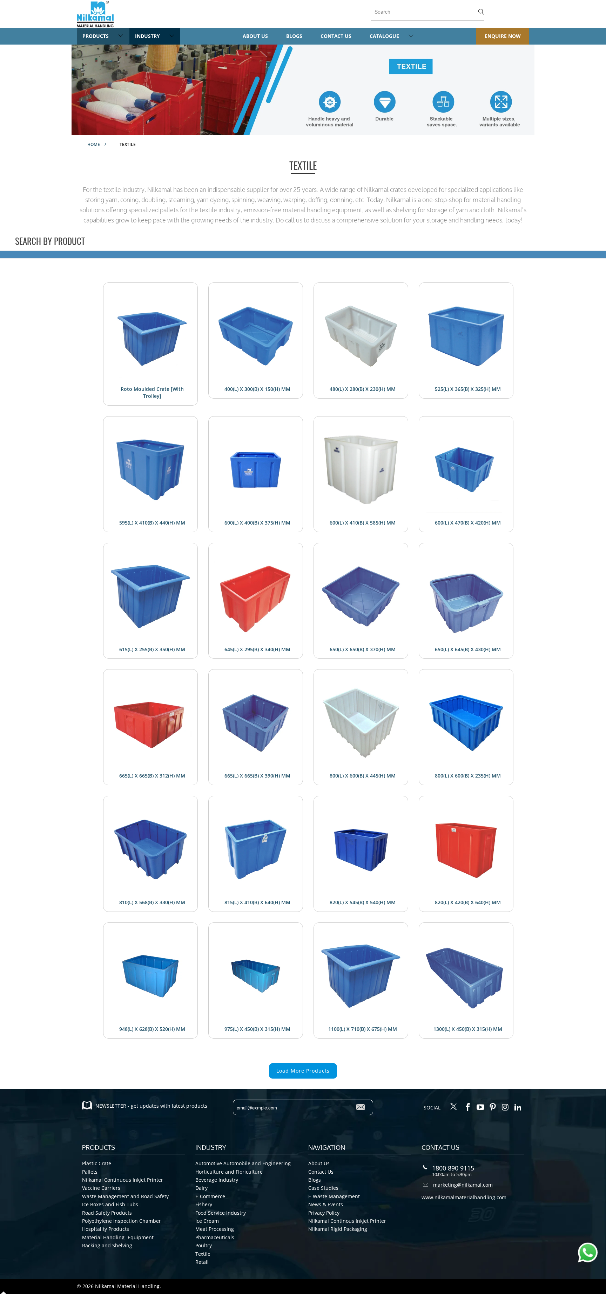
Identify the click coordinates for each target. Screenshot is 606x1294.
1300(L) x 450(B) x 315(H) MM (467, 1029)
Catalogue (385, 36)
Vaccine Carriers (101, 1188)
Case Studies (323, 1188)
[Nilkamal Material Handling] (95, 14)
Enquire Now (503, 36)
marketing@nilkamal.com (463, 1184)
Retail (202, 1262)
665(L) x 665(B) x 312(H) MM (152, 775)
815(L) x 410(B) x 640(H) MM (257, 902)
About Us (255, 36)
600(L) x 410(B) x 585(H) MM (363, 522)
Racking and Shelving (107, 1245)
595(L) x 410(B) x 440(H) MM (152, 522)
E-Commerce (210, 1196)
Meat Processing (214, 1229)
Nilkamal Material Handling (127, 1286)
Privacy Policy (323, 1212)
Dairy (201, 1188)
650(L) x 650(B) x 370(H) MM (363, 649)
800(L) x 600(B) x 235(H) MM (468, 775)
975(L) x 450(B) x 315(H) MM (257, 1029)
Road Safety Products (107, 1212)
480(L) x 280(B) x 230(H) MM (363, 389)
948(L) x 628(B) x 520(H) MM (152, 1029)
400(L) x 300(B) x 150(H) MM (257, 389)
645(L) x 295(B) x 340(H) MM (257, 649)
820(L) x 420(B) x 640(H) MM (468, 902)
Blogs (294, 36)
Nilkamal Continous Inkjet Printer (347, 1221)
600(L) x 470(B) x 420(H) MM (468, 522)
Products (96, 36)
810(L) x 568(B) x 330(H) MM (152, 902)
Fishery (203, 1204)
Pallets (89, 1171)
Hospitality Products (105, 1229)
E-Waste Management (334, 1196)
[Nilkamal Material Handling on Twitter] (453, 1107)
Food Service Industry (220, 1212)
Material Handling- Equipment (118, 1237)
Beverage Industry (216, 1179)
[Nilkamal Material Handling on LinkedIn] (518, 1107)
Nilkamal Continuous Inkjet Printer (122, 1179)
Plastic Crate (96, 1163)
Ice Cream (207, 1221)
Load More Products (303, 1070)
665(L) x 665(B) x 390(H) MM (257, 775)
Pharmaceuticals (214, 1237)
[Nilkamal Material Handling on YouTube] (480, 1107)
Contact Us (336, 36)
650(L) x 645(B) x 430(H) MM (468, 649)
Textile (202, 1253)
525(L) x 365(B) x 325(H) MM (468, 389)
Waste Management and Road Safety (125, 1196)
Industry (148, 36)
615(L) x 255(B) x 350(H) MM (152, 649)
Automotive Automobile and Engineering (243, 1163)
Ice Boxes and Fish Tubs (110, 1204)
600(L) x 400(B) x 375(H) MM (257, 522)
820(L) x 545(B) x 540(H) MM (363, 902)
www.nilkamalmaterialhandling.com (464, 1197)
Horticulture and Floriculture (229, 1171)
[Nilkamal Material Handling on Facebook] (468, 1107)
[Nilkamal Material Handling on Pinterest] (493, 1107)
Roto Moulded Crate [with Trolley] (152, 392)
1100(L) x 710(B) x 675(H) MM (362, 1029)
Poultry (203, 1245)
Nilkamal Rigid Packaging (337, 1229)
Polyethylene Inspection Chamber (121, 1221)
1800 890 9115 (453, 1168)
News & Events (325, 1204)
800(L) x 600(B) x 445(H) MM (363, 775)
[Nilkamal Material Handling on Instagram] (505, 1107)
